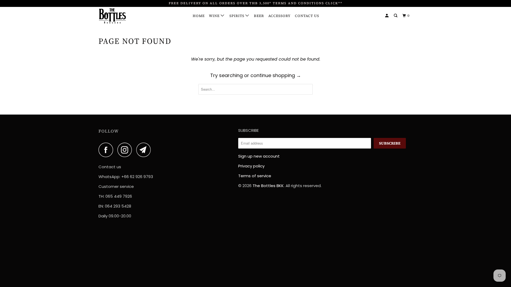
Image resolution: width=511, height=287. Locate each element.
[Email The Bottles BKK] (145, 149)
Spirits (237, 16)
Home (199, 16)
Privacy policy (251, 166)
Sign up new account (259, 156)
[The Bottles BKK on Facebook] (107, 149)
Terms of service (254, 176)
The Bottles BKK (268, 185)
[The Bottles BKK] (125, 16)
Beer (259, 16)
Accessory (279, 16)
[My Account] (387, 15)
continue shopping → (275, 75)
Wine (215, 16)
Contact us (307, 16)
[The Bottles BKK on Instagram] (126, 149)
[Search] (396, 15)
